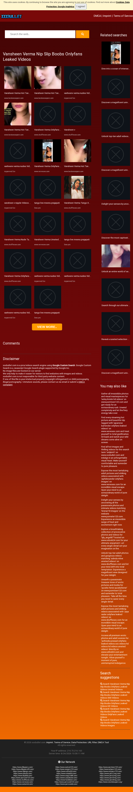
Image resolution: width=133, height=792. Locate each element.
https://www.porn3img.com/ (110, 778)
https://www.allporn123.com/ (110, 769)
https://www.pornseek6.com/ (67, 784)
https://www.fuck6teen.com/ (66, 780)
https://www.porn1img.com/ (110, 773)
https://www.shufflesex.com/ (23, 780)
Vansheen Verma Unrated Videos (50, 239)
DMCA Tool (103, 742)
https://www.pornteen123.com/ (110, 767)
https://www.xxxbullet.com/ (22, 784)
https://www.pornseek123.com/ (67, 782)
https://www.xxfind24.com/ (66, 771)
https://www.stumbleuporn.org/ (110, 782)
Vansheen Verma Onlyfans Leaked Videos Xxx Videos (60, 129)
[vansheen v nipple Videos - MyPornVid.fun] (17, 198)
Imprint (107, 15)
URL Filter (92, 742)
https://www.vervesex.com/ (22, 782)
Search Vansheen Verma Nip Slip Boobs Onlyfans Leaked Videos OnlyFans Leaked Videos (115, 713)
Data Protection (79, 742)
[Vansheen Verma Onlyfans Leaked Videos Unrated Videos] (17, 271)
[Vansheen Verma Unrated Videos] (47, 234)
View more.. (47, 327)
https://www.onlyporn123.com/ (110, 771)
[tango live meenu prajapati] (47, 198)
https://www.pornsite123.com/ (22, 778)
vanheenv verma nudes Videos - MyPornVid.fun (26, 166)
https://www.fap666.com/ (22, 776)
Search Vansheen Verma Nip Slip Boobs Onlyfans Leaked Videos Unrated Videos (115, 687)
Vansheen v (69, 129)
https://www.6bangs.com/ (22, 771)
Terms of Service (123, 15)
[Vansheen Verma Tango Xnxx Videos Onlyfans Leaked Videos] (77, 198)
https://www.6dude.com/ (22, 773)
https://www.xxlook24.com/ (66, 773)
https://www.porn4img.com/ (110, 780)
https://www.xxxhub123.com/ (66, 767)
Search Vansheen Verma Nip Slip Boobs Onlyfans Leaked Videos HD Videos (115, 703)
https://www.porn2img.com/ (110, 776)
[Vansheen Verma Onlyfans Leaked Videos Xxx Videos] (47, 124)
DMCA (97, 15)
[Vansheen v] (77, 124)
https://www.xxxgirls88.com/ (66, 776)
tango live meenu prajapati (47, 203)
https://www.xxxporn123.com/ (66, 769)
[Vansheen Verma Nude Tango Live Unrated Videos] (17, 234)
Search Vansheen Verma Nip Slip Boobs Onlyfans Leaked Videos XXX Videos (115, 695)
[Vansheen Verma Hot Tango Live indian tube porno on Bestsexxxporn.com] (17, 88)
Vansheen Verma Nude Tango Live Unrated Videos (28, 239)
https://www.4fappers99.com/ (23, 769)
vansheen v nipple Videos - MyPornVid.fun (24, 203)
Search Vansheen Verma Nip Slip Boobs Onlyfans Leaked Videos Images (115, 723)
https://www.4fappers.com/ (22, 767)
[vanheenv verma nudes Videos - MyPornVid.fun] (17, 161)
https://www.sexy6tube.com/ (66, 778)
